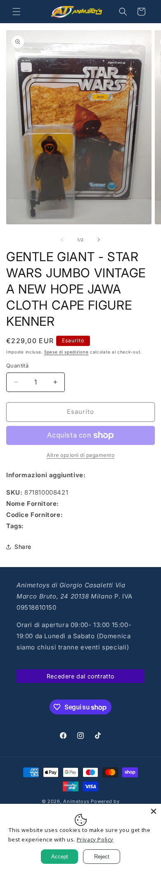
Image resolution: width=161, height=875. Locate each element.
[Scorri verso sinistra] (62, 240)
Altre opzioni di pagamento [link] (80, 455)
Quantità (17, 365)
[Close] (153, 811)
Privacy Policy (95, 839)
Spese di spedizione (66, 351)
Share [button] (22, 546)
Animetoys (76, 801)
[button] (16, 11)
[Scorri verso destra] (99, 240)
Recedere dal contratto (80, 676)
